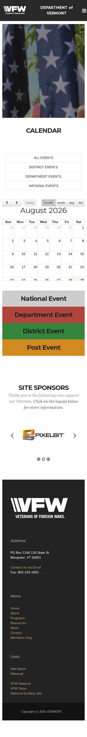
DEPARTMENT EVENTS (43, 176)
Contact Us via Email (25, 567)
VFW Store (18, 688)
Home (14, 608)
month (48, 203)
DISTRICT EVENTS (43, 167)
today (30, 203)
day (71, 203)
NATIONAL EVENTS (43, 186)
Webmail (16, 674)
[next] (16, 202)
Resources (18, 623)
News (14, 628)
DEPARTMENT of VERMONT (56, 10)
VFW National (20, 683)
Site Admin (18, 669)
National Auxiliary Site (26, 693)
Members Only (21, 638)
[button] (12, 435)
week (61, 203)
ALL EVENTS (43, 158)
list (81, 203)
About (14, 613)
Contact (16, 633)
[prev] (7, 202)
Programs (17, 618)
